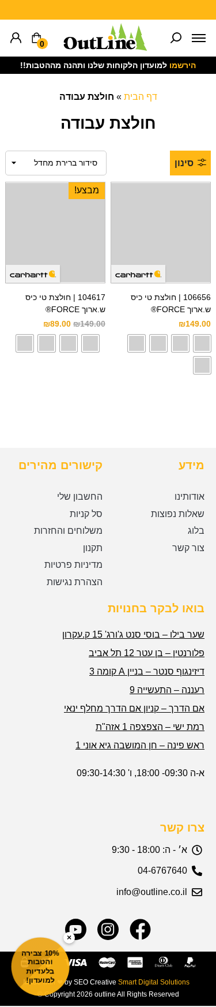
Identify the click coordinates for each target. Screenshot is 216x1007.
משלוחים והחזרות (68, 531)
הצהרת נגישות (75, 582)
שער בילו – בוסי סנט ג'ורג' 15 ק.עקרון (133, 634)
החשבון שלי (80, 496)
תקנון (93, 548)
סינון (184, 163)
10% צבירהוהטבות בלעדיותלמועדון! (40, 966)
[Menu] (199, 38)
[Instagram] (108, 929)
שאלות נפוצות (177, 514)
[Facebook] (140, 929)
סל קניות (86, 514)
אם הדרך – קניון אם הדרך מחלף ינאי (134, 708)
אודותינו (189, 496)
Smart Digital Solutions (154, 982)
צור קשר (188, 548)
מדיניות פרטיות (73, 565)
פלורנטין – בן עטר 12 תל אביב (146, 653)
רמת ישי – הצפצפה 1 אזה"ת (150, 727)
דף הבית (140, 97)
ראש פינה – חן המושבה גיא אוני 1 (139, 745)
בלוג (196, 531)
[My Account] (15, 38)
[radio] (202, 343)
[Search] (175, 38)
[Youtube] (75, 929)
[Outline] (105, 48)
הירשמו (182, 65)
